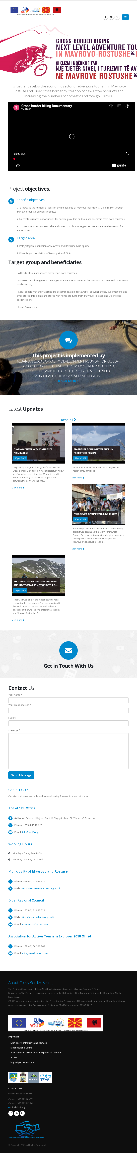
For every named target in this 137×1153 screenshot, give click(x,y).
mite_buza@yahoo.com (35, 953)
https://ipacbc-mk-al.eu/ (22, 1062)
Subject (12, 717)
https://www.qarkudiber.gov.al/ (37, 917)
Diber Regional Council (22, 1047)
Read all (67, 420)
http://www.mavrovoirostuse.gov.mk (40, 888)
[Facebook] (105, 17)
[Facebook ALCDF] (10, 1113)
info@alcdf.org (30, 832)
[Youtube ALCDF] (16, 1113)
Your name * (15, 694)
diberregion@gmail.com (35, 924)
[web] (117, 17)
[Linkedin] (22, 1113)
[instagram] (111, 17)
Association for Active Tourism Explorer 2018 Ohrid (36, 1052)
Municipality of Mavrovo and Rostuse (29, 1042)
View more (17, 487)
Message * (14, 730)
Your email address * (19, 705)
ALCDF (14, 1057)
